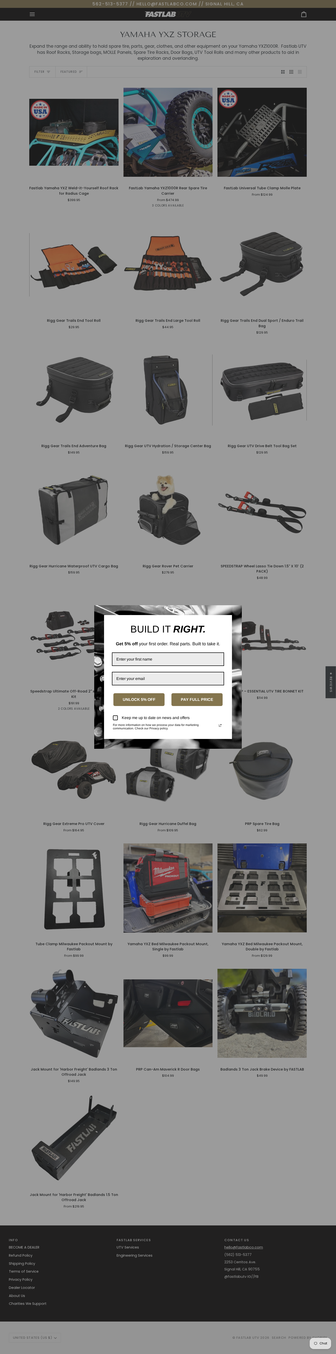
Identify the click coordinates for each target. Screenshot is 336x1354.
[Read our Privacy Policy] (220, 725)
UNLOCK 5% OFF (139, 699)
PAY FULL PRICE (197, 699)
